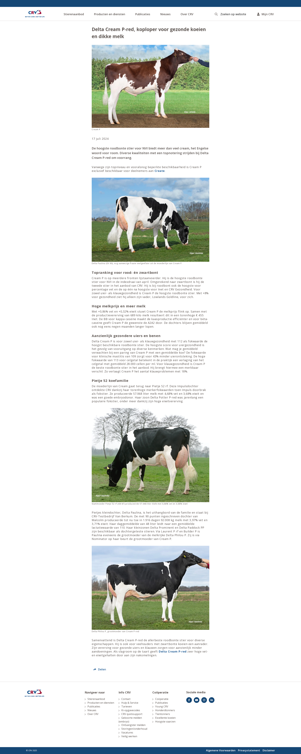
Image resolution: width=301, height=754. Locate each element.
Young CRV (161, 706)
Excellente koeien (165, 717)
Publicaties (142, 14)
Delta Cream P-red (173, 651)
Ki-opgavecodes (130, 710)
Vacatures (127, 732)
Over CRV (187, 14)
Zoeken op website (233, 14)
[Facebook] (189, 700)
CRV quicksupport (131, 714)
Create (160, 171)
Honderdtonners (165, 710)
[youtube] (196, 700)
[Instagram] (204, 700)
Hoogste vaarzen (165, 721)
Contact (125, 699)
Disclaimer (269, 750)
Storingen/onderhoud (134, 728)
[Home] (34, 14)
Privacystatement (249, 750)
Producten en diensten (109, 14)
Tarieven (126, 706)
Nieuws (165, 14)
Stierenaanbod (74, 14)
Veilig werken (129, 736)
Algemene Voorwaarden (220, 750)
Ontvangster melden (133, 725)
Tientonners (162, 714)
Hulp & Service (129, 702)
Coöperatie (161, 699)
